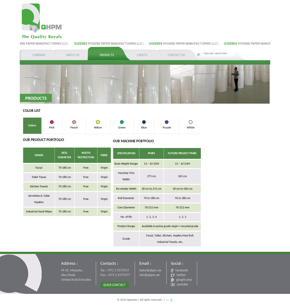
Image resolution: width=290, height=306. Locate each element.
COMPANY (38, 55)
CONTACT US (176, 55)
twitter (181, 275)
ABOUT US (72, 55)
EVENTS (142, 55)
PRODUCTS (107, 55)
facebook (181, 270)
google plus (184, 280)
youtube (182, 284)
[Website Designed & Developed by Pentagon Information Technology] (169, 300)
